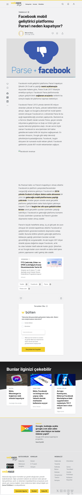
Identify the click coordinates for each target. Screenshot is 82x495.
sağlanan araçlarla (44, 96)
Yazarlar (57, 464)
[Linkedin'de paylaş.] (7, 101)
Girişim (32, 467)
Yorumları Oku (40, 306)
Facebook (34, 284)
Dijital (11, 388)
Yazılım (22, 284)
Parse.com (23, 288)
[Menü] (7, 5)
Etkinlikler (41, 4)
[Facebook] (68, 493)
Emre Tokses (37, 406)
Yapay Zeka (36, 388)
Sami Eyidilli (40, 442)
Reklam (57, 472)
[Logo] (16, 4)
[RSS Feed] (72, 493)
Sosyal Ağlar (61, 388)
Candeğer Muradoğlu (15, 403)
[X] (57, 490)
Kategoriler (29, 4)
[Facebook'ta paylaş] (7, 93)
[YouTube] (64, 490)
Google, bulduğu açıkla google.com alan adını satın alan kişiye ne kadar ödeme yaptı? (48, 430)
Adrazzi (23, 277)
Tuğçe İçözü (60, 411)
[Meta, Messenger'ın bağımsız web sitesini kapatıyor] (17, 380)
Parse (46, 284)
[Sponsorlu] (54, 263)
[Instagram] (68, 490)
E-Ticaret (33, 464)
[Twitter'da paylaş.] (7, 97)
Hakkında (57, 461)
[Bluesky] (72, 490)
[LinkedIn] (61, 490)
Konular (35, 4)
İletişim (57, 480)
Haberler (21, 461)
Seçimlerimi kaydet (33, 349)
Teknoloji (22, 12)
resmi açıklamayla (49, 86)
